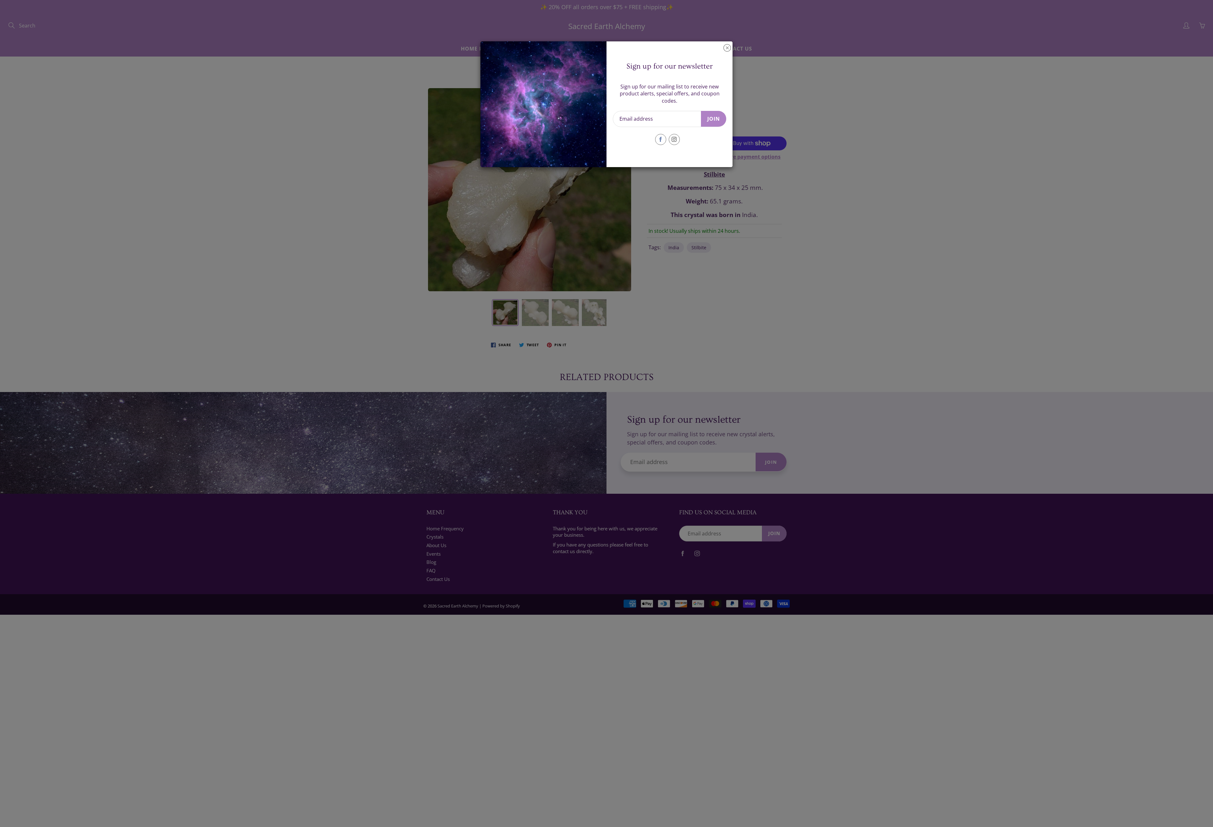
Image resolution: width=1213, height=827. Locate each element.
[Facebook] (660, 139)
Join (713, 118)
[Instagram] (674, 139)
